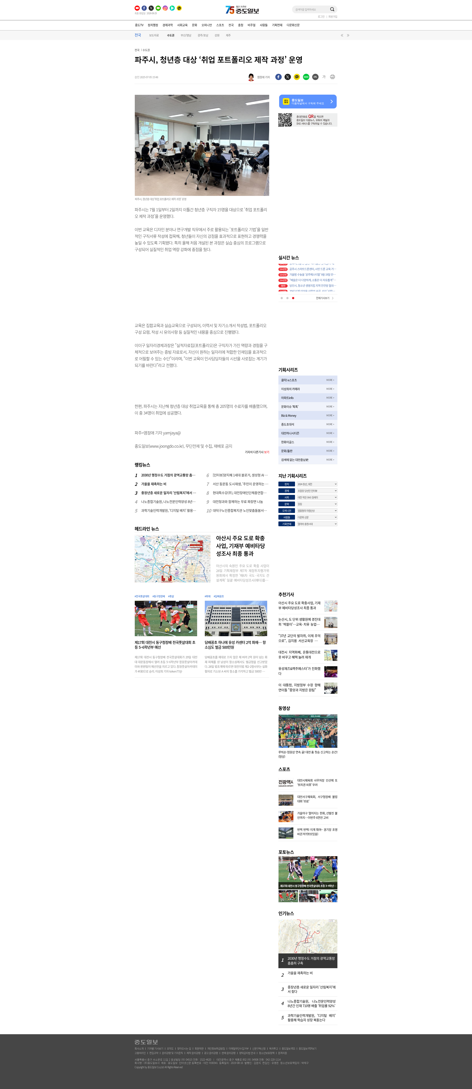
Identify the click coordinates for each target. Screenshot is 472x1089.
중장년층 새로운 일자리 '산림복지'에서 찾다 (169, 492)
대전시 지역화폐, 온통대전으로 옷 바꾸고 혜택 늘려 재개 (299, 654)
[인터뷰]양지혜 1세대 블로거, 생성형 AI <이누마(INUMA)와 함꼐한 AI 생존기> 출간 (241, 475)
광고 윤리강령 (211, 1053)
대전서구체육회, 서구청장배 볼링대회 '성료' (317, 798)
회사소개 (139, 1048)
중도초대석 (287, 424)
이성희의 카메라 (290, 389)
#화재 (207, 596)
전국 (231, 25)
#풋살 (171, 596)
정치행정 (153, 25)
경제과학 (167, 25)
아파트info (287, 397)
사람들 (264, 25)
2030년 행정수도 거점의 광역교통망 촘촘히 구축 (169, 475)
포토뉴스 (286, 852)
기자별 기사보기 (155, 1048)
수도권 (170, 35)
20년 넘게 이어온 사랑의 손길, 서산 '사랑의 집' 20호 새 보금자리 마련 (313, 272)
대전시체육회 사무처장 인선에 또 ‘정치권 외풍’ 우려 (317, 782)
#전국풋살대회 (142, 596)
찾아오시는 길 (184, 1048)
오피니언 (207, 25)
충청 (240, 25)
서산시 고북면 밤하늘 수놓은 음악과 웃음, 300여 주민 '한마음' (313, 278)
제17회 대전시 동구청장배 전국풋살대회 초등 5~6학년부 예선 (165, 645)
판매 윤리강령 (228, 1053)
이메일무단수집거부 (239, 1048)
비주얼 (251, 25)
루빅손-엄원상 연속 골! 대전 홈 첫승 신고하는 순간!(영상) (307, 754)
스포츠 (220, 25)
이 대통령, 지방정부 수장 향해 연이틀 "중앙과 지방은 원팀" (299, 687)
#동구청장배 (158, 596)
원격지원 (282, 1053)
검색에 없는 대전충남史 (294, 459)
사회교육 (182, 25)
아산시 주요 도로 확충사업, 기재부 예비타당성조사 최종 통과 (240, 545)
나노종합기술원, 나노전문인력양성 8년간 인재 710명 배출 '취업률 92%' (169, 501)
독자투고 (273, 1048)
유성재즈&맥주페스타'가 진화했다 (299, 670)
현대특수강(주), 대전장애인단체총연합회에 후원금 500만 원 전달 (241, 492)
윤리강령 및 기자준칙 (172, 1053)
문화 (194, 25)
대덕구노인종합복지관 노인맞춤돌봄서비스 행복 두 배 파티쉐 (241, 510)
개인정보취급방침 (216, 1048)
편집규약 (153, 1053)
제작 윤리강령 (193, 1053)
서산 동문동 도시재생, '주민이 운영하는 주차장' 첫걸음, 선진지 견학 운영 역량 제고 (241, 484)
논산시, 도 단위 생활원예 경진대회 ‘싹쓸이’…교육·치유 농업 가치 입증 (299, 621)
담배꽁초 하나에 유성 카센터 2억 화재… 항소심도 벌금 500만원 (235, 645)
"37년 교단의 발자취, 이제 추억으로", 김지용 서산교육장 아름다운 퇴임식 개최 (299, 637)
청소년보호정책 (266, 1053)
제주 (228, 35)
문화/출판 (286, 451)
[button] (341, 36)
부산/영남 (186, 35)
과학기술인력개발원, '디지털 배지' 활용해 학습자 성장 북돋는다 (169, 510)
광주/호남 (203, 35)
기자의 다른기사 (257, 452)
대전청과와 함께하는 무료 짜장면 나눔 (238, 501)
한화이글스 (287, 442)
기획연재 (277, 25)
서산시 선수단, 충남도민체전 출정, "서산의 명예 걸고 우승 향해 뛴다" (313, 283)
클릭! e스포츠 (289, 380)
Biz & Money (288, 415)
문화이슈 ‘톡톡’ (289, 406)
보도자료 (154, 35)
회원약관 (199, 1048)
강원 (217, 35)
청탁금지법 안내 (247, 1053)
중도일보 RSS (288, 1048)
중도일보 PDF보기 (307, 1048)
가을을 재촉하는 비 (153, 484)
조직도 (170, 1048)
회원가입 (332, 16)
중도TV (139, 25)
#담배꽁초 (219, 596)
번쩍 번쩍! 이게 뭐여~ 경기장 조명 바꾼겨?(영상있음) (317, 831)
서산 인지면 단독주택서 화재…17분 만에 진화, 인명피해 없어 (313, 289)
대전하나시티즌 (290, 433)
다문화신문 (293, 25)
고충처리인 (140, 1053)
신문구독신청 (259, 1048)
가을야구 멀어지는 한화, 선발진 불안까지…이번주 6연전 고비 (317, 815)
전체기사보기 (322, 298)
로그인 (321, 16)
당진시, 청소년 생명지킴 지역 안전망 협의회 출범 (313, 267)
